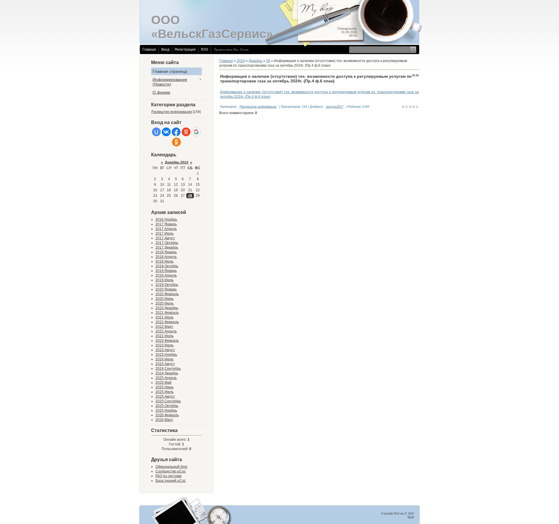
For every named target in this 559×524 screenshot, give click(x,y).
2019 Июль (164, 280)
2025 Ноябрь (166, 410)
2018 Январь (166, 252)
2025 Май (163, 382)
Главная (149, 49)
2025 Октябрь (166, 406)
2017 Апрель (166, 229)
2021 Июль (164, 317)
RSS (204, 49)
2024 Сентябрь (168, 369)
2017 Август (165, 238)
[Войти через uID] (156, 132)
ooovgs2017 (334, 106)
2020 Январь (166, 289)
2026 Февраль (167, 415)
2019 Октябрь (166, 285)
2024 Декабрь (166, 373)
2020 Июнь (164, 299)
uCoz (411, 516)
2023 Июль (164, 345)
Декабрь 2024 (176, 162)
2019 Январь (166, 271)
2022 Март (164, 327)
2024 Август (165, 364)
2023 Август (165, 350)
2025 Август (165, 396)
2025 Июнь (164, 387)
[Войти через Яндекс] (186, 132)
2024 (241, 61)
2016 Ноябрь (166, 219)
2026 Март (164, 420)
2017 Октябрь (166, 243)
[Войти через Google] (196, 132)
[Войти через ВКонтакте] (166, 132)
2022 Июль (164, 336)
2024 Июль (164, 359)
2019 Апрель (166, 275)
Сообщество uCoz (170, 471)
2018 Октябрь (166, 266)
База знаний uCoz (170, 481)
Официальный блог (171, 467)
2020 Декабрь (166, 308)
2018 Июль (164, 261)
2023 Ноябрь (166, 355)
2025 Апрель (166, 378)
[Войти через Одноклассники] (176, 142)
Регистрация (185, 49)
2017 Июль (164, 233)
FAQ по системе (168, 476)
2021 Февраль (167, 313)
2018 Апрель (166, 257)
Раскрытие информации (171, 112)
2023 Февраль (167, 341)
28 (190, 196)
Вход (165, 49)
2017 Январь (166, 224)
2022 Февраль (167, 322)
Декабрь (255, 61)
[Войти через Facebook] (176, 132)
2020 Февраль (167, 294)
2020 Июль (164, 303)
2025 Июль (164, 392)
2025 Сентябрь (168, 401)
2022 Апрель (166, 331)
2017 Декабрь (166, 247)
